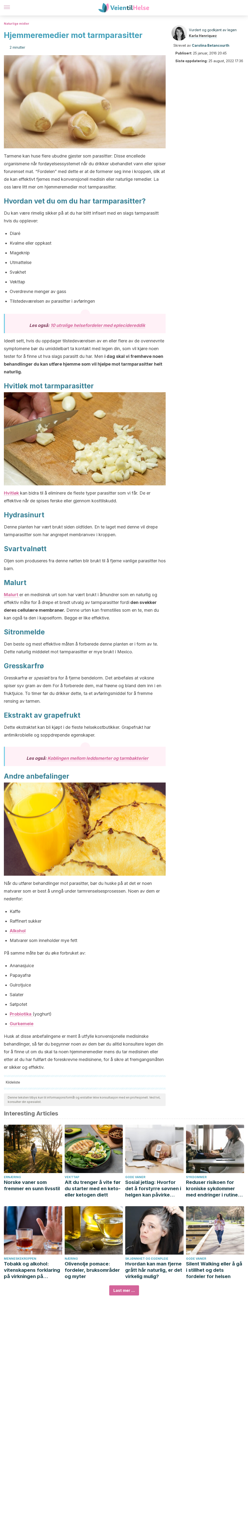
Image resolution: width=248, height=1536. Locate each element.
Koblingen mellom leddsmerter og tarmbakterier (97, 758)
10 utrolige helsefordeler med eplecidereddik (97, 325)
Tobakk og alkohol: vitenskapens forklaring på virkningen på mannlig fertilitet (32, 1270)
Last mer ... (124, 1290)
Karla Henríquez (203, 36)
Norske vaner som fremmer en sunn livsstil (32, 1185)
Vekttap (72, 1177)
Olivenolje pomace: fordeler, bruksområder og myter (92, 1270)
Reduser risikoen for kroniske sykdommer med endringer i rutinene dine (215, 1188)
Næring (71, 1258)
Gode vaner (135, 1177)
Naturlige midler (16, 23)
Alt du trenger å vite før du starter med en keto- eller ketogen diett (93, 1188)
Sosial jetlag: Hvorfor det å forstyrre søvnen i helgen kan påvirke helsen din (153, 1188)
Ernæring (12, 1177)
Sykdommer (196, 1177)
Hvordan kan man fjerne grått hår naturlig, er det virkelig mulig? (153, 1270)
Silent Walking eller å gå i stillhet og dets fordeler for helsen (214, 1270)
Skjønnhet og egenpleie (146, 1258)
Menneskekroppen (20, 1258)
